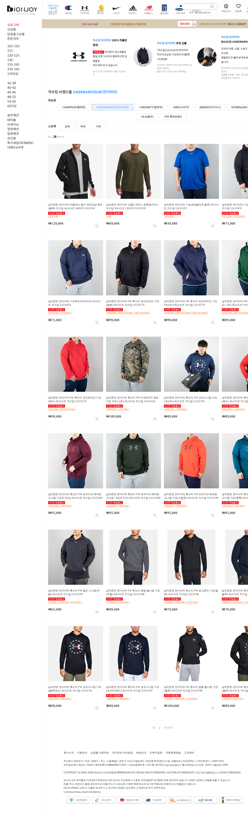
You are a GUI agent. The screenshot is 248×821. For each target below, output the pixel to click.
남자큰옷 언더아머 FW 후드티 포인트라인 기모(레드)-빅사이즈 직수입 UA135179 (74, 399)
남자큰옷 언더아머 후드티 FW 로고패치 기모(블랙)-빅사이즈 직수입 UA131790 (191, 592)
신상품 (11, 29)
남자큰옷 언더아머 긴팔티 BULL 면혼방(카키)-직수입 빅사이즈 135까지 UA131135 (132, 206)
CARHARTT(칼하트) (151, 107)
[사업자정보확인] (171, 765)
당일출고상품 (16, 34)
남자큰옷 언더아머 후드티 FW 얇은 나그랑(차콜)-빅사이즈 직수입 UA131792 (74, 592)
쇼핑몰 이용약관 (99, 752)
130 (10, 59)
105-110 (13, 46)
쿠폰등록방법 (173, 752)
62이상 (12, 105)
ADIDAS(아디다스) (210, 107)
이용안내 (82, 752)
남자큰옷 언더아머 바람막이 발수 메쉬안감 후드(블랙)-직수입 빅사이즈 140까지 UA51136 (75, 206)
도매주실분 (156, 752)
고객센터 (189, 752)
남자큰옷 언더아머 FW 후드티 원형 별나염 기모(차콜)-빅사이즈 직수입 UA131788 (133, 592)
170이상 (13, 73)
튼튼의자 (13, 38)
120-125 (13, 55)
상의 (67, 126)
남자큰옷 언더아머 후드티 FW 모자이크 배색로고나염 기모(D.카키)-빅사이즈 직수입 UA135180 (133, 496)
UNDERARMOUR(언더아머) (112, 107)
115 (10, 50)
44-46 (11, 92)
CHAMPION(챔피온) (74, 107)
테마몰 (11, 119)
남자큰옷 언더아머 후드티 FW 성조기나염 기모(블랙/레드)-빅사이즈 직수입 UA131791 (74, 689)
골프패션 (13, 115)
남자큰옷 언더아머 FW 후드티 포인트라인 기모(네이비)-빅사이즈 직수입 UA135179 (190, 303)
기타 (98, 126)
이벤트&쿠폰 (15, 147)
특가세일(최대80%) (20, 142)
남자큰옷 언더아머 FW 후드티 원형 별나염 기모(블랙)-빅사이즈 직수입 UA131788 (191, 689)
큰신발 (11, 138)
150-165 (13, 69)
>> (168, 728)
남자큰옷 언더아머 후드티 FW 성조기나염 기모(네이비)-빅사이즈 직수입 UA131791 (190, 399)
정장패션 (13, 129)
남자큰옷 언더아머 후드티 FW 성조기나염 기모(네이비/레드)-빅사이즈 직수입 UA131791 (132, 689)
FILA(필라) (147, 116)
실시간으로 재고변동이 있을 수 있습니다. (109, 73)
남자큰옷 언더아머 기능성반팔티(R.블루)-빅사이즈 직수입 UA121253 (191, 206)
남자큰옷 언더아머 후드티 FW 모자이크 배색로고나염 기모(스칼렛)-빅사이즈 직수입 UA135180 (191, 496)
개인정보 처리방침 (122, 752)
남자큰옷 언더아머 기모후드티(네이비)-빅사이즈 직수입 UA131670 (74, 303)
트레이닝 (13, 124)
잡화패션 (13, 133)
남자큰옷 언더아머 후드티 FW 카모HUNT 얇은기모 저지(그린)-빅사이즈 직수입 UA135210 (132, 399)
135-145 (13, 64)
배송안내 (141, 752)
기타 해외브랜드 (173, 116)
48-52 (11, 96)
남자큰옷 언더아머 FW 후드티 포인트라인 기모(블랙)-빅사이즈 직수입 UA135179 (132, 303)
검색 (212, 6)
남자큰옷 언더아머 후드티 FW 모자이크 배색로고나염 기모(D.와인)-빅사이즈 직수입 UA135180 (75, 496)
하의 (83, 126)
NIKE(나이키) (181, 107)
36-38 (11, 83)
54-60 (11, 101)
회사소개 (69, 752)
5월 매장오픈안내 (202, 12)
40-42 (11, 87)
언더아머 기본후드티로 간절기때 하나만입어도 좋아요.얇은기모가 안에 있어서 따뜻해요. (174, 68)
